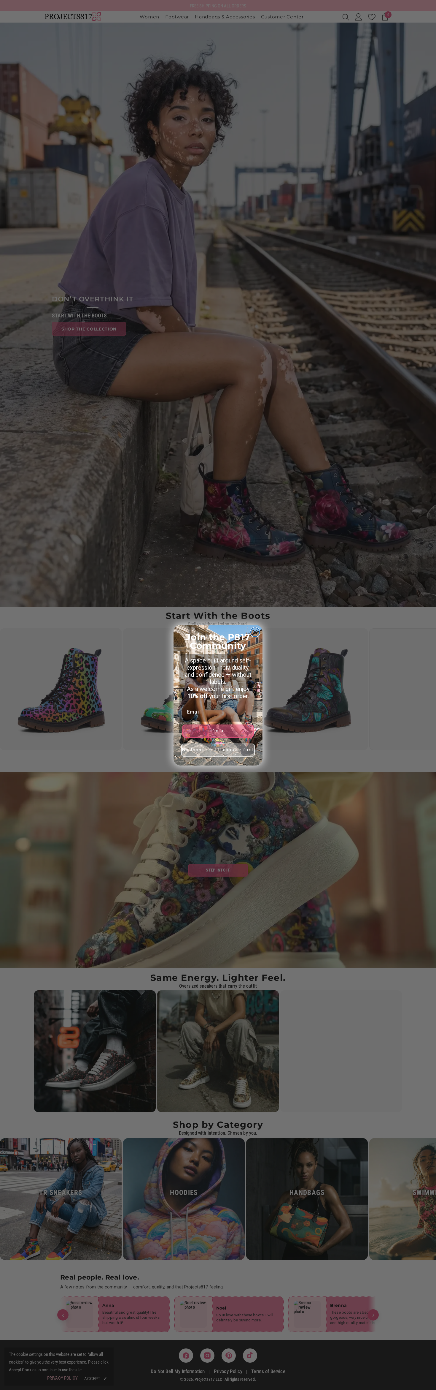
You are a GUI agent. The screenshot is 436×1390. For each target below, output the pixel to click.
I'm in (218, 730)
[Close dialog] (255, 632)
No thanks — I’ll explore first (218, 749)
